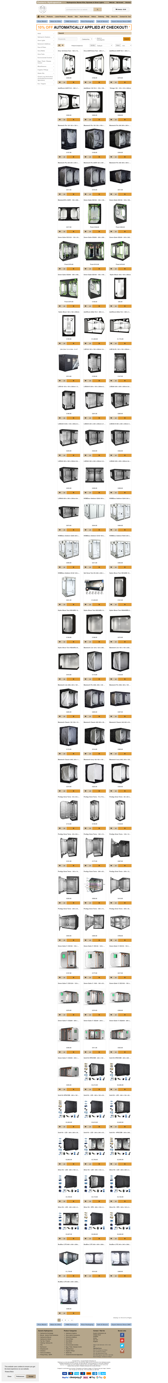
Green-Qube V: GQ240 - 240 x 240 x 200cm (94, 1020)
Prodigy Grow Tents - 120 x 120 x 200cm (120, 834)
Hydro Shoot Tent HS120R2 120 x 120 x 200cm (69, 610)
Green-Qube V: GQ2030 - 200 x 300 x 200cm (120, 1020)
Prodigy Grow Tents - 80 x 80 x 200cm (120, 797)
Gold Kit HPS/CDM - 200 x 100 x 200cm (69, 1095)
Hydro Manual (84, 16)
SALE (46, 33)
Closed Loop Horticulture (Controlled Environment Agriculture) (46, 78)
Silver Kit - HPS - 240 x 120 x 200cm (120, 1207)
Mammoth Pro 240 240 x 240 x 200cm (69, 162)
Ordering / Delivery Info (46, 1343)
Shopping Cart (44, 1349)
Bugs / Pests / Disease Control (46, 62)
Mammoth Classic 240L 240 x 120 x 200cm (69, 759)
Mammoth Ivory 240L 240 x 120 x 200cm (120, 759)
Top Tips (42, 1341)
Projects (48, 1341)
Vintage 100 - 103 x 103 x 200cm (120, 88)
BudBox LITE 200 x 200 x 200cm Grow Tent (69, 1281)
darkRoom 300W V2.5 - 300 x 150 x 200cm (69, 88)
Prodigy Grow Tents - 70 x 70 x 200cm (94, 797)
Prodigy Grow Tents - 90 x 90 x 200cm (69, 834)
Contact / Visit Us (99, 1331)
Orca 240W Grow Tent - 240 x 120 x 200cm (94, 51)
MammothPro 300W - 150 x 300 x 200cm (69, 200)
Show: (118, 45)
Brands (70, 16)
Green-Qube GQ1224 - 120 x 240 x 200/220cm (69, 237)
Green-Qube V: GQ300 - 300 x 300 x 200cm (69, 1058)
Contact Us (123, 16)
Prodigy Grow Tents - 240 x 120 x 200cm (120, 871)
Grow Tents (46, 54)
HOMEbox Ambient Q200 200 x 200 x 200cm (69, 535)
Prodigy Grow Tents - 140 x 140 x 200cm (69, 871)
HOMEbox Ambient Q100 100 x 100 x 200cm (94, 535)
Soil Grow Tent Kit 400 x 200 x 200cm (94, 573)
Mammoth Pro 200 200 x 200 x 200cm (120, 125)
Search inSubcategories (101, 39)
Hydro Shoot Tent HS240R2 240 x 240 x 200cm (69, 647)
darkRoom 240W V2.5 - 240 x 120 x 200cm (120, 51)
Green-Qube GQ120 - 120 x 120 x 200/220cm (94, 200)
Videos (93, 16)
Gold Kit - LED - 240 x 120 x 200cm (120, 1095)
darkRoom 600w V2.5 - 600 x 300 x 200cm (120, 312)
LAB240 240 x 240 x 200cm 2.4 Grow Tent (94, 424)
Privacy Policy (44, 1354)
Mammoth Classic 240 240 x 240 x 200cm (120, 722)
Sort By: (93, 45)
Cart (129, 16)
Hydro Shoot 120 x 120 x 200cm (68, 312)
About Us (114, 16)
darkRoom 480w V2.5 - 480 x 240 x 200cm (94, 312)
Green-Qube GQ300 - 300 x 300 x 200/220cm (69, 274)
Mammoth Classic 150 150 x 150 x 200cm (69, 722)
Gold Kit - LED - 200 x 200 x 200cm (69, 1132)
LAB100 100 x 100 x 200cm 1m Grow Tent (94, 349)
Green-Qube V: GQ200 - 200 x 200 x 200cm (69, 1020)
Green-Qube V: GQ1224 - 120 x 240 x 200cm (69, 983)
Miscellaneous (46, 66)
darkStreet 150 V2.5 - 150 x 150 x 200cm (94, 88)
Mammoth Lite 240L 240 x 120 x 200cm (69, 685)
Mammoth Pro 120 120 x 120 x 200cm (69, 125)
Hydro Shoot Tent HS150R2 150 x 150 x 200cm (94, 610)
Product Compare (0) (77, 45)
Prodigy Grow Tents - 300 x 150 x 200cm (94, 908)
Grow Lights (46, 40)
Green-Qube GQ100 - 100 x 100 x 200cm (94, 274)
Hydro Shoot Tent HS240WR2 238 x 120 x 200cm (120, 610)
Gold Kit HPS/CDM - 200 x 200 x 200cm (120, 1058)
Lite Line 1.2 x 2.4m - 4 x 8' (69, 349)
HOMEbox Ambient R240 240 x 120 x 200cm (120, 535)
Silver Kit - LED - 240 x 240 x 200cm (69, 1207)
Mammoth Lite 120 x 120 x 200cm (94, 647)
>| (71, 1320)
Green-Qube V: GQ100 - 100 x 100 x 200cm (69, 946)
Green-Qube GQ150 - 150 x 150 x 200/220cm (120, 200)
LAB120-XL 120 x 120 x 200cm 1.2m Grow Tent (120, 349)
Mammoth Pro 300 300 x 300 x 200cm (120, 162)
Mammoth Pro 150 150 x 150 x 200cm (94, 125)
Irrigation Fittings (46, 70)
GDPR (50, 1354)
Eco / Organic (46, 84)
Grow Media (46, 51)
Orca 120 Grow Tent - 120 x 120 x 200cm (69, 51)
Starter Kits (46, 73)
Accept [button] (31, 1376)
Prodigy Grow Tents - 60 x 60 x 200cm (69, 797)
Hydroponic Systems (46, 37)
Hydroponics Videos (45, 1339)
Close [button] (9, 1376)
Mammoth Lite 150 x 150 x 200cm (120, 647)
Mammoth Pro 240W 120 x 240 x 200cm (94, 162)
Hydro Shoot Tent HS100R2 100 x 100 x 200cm (120, 573)
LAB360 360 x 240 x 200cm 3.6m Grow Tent (94, 461)
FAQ (107, 16)
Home (43, 16)
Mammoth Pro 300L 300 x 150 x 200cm (120, 685)
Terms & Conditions (45, 1352)
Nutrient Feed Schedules (51, 1335)
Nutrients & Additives (46, 44)
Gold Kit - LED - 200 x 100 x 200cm (94, 1095)
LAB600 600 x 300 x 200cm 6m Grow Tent (69, 498)
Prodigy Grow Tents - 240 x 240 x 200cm (69, 908)
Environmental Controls (46, 58)
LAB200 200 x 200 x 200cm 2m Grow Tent (120, 386)
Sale (76, 16)
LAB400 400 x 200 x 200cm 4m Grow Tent (120, 461)
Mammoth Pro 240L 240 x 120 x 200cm (94, 685)
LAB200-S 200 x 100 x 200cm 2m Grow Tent (94, 386)
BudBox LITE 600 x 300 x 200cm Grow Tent (69, 1244)
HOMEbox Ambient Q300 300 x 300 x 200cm (94, 498)
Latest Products (60, 16)
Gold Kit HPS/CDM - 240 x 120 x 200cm (94, 1058)
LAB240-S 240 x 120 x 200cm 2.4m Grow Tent (69, 424)
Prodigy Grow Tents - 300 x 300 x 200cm (120, 908)
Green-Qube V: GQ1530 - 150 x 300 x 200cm (120, 983)
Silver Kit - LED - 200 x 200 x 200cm (120, 1170)
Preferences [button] (20, 1376)
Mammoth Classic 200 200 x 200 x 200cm (94, 722)
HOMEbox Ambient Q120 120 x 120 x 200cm (69, 573)
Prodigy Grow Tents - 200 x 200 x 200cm (94, 871)
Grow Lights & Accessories (73, 1335)
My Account (119, 2)
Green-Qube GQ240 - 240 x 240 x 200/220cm (120, 237)
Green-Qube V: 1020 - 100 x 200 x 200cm (94, 983)
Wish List (111, 2)
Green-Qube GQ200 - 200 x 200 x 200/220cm (94, 237)
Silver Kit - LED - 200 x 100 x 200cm (69, 1170)
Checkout (128, 2)
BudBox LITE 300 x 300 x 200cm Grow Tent (94, 1244)
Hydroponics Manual (45, 1337)
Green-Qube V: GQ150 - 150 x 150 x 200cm (120, 946)
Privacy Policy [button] (9, 1371)
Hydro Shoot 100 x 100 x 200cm (120, 274)
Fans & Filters (46, 47)
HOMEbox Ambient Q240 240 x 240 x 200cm (120, 498)
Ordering (101, 16)
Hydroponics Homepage (46, 1333)
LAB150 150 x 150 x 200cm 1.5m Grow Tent (69, 386)
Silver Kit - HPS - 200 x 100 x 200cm (94, 1207)
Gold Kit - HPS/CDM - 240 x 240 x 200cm (120, 1132)
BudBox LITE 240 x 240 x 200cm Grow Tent (120, 1244)
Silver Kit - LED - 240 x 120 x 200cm (94, 1170)
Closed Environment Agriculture (74, 1354)
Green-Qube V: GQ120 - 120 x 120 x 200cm (94, 946)
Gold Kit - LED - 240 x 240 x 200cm (94, 1132)
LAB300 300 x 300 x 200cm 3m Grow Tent (69, 461)
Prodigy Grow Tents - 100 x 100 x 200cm (94, 834)
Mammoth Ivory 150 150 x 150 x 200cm (94, 759)
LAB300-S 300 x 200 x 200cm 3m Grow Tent (120, 424)
